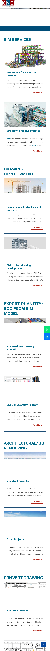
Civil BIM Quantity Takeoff (22, 404)
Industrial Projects (18, 480)
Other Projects (15, 539)
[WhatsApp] (47, 329)
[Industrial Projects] (25, 464)
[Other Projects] (25, 523)
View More (37, 92)
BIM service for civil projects (23, 130)
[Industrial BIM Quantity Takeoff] (25, 330)
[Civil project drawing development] (25, 249)
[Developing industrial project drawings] (25, 190)
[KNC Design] (9, 3)
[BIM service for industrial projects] (25, 56)
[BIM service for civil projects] (25, 114)
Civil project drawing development (19, 267)
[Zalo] (47, 336)
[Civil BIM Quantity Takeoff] (25, 388)
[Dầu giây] (25, 16)
